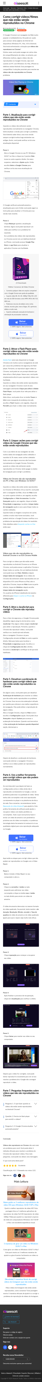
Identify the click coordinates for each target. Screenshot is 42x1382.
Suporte (24, 1373)
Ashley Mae (22, 28)
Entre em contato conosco (21, 1376)
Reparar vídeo (21, 30)
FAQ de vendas (8, 1335)
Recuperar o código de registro (12, 1332)
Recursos (13, 8)
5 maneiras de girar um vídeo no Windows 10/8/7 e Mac (21, 1245)
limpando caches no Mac (26, 524)
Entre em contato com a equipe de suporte (16, 1338)
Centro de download (12, 1317)
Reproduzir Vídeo (22, 8)
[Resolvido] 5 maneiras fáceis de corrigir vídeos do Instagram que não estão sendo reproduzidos (21, 1281)
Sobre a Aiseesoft (6, 1373)
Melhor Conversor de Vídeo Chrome (21, 287)
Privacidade (16, 1373)
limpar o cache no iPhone (23, 596)
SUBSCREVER (10, 1359)
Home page (6, 8)
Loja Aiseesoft (12, 1322)
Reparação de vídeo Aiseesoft (13, 806)
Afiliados (37, 1373)
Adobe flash (7, 360)
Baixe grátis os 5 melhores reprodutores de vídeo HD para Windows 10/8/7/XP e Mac (21, 1204)
